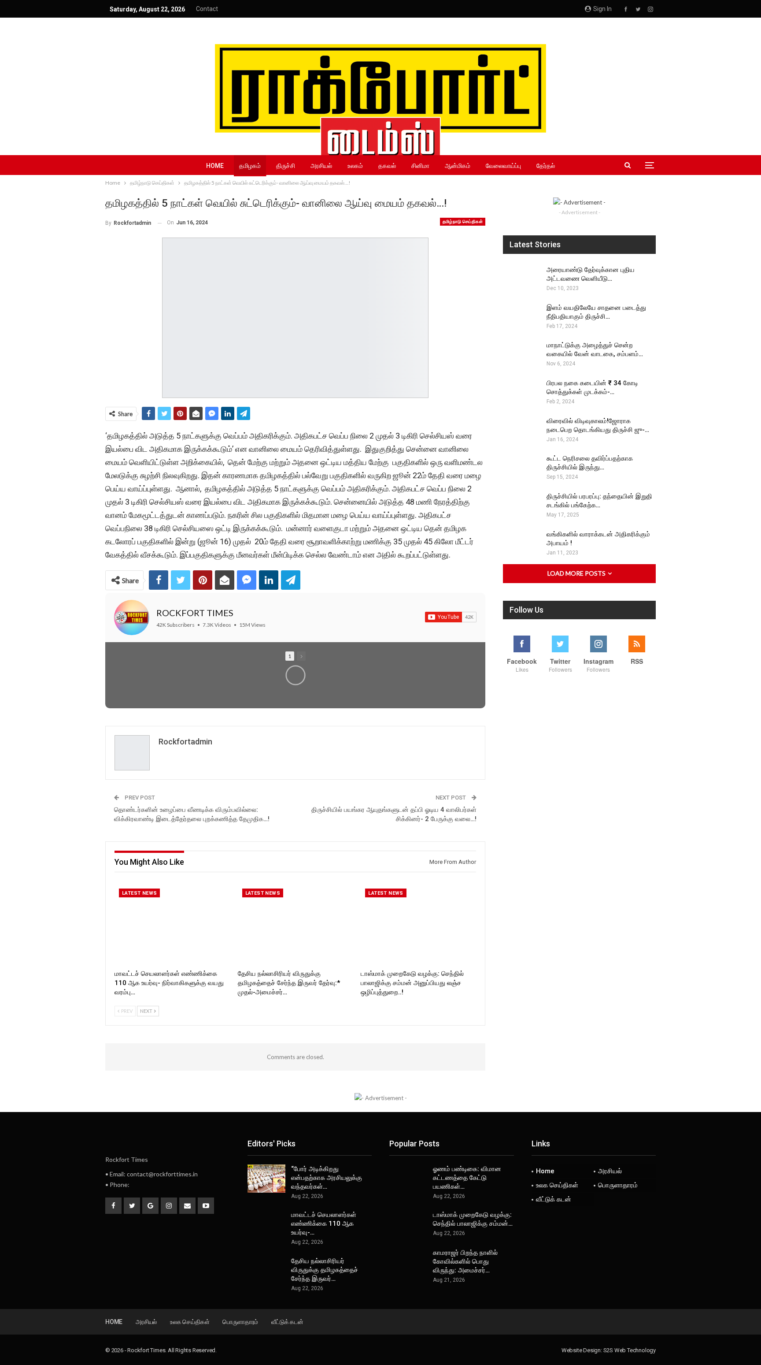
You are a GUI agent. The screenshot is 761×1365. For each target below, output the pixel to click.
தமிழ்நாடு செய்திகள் (463, 221)
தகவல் (387, 165)
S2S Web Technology (629, 1350)
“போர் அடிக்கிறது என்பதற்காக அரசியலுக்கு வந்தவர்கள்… (326, 1177)
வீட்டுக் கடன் (553, 1199)
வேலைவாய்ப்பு (503, 165)
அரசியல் (321, 165)
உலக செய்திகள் (557, 1185)
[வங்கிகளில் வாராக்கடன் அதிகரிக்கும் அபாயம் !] (522, 544)
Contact (207, 8)
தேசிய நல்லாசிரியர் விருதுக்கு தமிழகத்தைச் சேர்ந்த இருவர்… (324, 1270)
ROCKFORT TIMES (194, 612)
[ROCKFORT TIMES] (131, 617)
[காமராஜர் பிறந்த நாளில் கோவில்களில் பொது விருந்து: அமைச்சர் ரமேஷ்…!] (408, 1262)
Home (215, 165)
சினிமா (420, 165)
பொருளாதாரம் (618, 1185)
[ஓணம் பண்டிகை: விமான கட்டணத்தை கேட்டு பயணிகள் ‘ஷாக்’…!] (408, 1178)
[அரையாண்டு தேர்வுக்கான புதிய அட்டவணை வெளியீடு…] (522, 279)
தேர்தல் (545, 165)
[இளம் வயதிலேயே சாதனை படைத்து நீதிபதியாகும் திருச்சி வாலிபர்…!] (522, 317)
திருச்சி (285, 165)
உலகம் (355, 165)
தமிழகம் (250, 165)
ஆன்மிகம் (457, 165)
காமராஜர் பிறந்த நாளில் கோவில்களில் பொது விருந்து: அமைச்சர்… (465, 1261)
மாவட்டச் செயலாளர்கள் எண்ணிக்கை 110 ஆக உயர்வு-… (323, 1223)
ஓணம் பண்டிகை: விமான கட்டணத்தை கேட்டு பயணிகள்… (467, 1177)
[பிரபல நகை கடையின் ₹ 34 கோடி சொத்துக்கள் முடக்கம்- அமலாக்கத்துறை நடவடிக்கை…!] (522, 393)
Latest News (139, 893)
